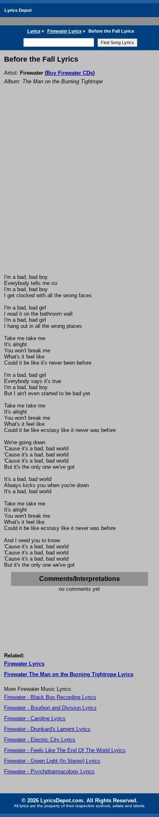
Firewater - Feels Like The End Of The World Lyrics (65, 750)
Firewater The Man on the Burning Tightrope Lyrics (68, 674)
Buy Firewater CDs (69, 73)
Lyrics (33, 31)
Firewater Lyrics (64, 31)
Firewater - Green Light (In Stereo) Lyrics (52, 761)
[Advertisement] (79, 190)
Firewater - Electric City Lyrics (39, 740)
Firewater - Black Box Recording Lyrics (50, 697)
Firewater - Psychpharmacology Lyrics (49, 771)
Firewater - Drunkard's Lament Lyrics (47, 729)
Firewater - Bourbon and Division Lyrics (50, 708)
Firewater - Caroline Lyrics (35, 718)
